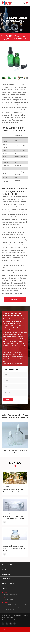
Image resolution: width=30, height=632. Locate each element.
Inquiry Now (15, 299)
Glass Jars (6, 569)
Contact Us (6, 588)
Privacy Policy (12, 619)
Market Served (8, 584)
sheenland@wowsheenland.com (16, 352)
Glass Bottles (12, 35)
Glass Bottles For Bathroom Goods (15, 36)
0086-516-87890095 (16, 363)
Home (5, 35)
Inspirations (6, 579)
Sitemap (4, 619)
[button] (3, 78)
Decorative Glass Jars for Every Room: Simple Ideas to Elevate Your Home (14, 548)
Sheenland (6, 574)
